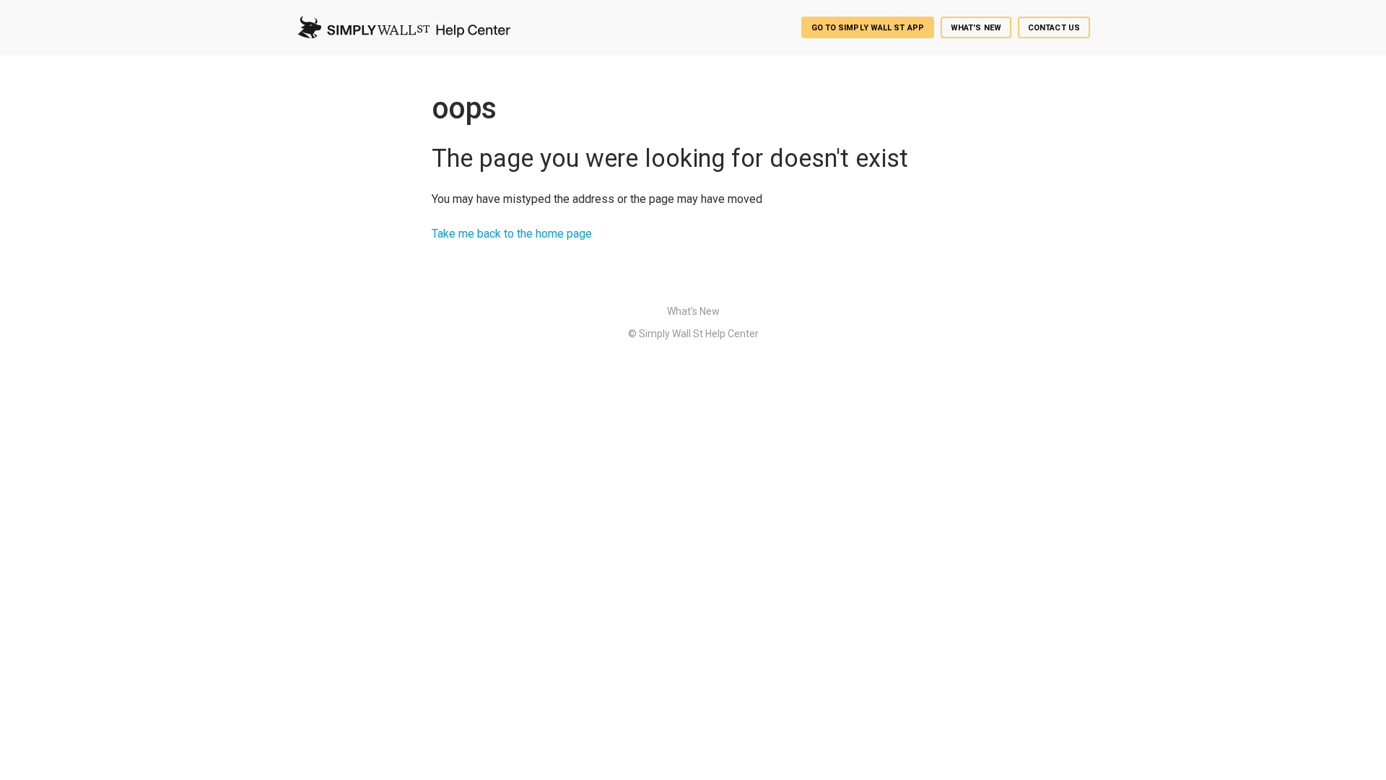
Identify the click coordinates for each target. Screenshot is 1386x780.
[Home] (403, 27)
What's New (976, 27)
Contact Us (1054, 27)
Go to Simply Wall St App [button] (867, 27)
